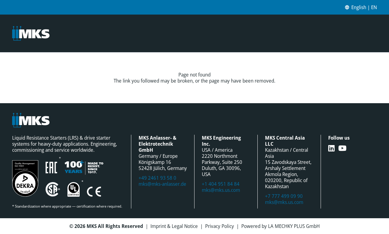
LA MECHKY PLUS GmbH (294, 226)
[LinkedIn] (331, 148)
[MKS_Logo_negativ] (31, 33)
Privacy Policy (219, 226)
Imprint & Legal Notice (174, 226)
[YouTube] (342, 148)
